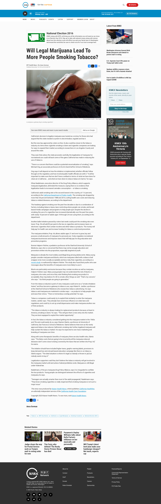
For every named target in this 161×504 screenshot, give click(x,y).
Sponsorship (90, 485)
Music (33, 19)
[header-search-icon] (123, 5)
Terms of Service (117, 478)
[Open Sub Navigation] (28, 19)
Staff (64, 477)
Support (70, 19)
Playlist (89, 469)
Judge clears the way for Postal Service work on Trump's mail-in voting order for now (33, 449)
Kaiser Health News (79, 396)
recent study (36, 262)
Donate (133, 5)
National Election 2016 (91, 416)
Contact (65, 473)
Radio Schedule (67, 485)
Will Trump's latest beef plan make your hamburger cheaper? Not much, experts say (91, 449)
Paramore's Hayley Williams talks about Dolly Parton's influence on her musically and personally (72, 438)
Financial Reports (117, 469)
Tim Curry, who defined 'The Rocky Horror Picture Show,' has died (52, 448)
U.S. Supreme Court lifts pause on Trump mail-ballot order (118, 62)
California (54, 416)
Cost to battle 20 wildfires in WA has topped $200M (119, 79)
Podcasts (43, 19)
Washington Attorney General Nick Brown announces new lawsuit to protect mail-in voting (118, 52)
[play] (25, 13)
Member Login (82, 19)
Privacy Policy (125, 111)
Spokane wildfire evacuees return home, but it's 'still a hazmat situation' (119, 70)
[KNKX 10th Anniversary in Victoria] (120, 128)
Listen (60, 19)
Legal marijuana (63, 416)
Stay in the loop (121, 108)
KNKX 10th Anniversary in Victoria (120, 146)
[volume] (30, 13)
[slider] (33, 13)
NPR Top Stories (43, 416)
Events (51, 19)
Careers (89, 481)
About (92, 19)
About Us (65, 469)
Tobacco (33, 416)
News (25, 19)
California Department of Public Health (58, 195)
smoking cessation (76, 416)
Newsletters (90, 477)
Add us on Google (89, 130)
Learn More (120, 163)
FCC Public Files (116, 486)
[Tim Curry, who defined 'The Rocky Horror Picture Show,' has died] (53, 436)
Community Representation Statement (120, 473)
